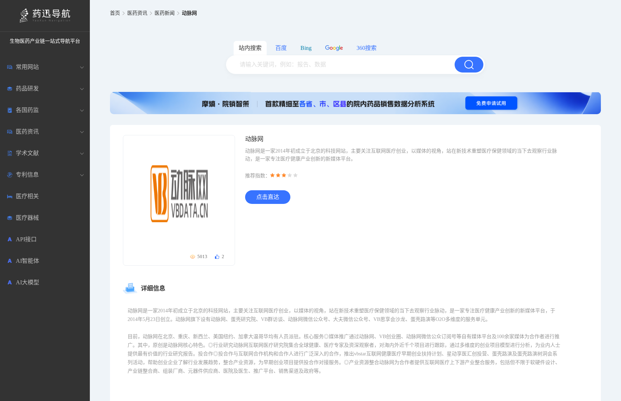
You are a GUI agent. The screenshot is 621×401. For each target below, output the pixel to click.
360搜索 (366, 48)
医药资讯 (137, 13)
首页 (115, 13)
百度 (281, 48)
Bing (306, 48)
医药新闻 (165, 13)
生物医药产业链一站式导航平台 (45, 41)
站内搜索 (250, 48)
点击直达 (267, 197)
